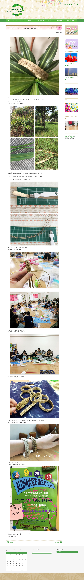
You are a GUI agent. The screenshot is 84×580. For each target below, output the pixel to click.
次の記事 (57, 542)
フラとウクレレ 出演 (69, 136)
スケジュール (41, 20)
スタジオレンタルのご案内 (58, 20)
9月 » (22, 570)
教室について (22, 20)
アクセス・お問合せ (71, 20)
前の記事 (11, 542)
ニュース (15, 20)
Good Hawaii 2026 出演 (70, 137)
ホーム (9, 20)
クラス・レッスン (31, 20)
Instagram (48, 20)
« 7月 (11, 570)
